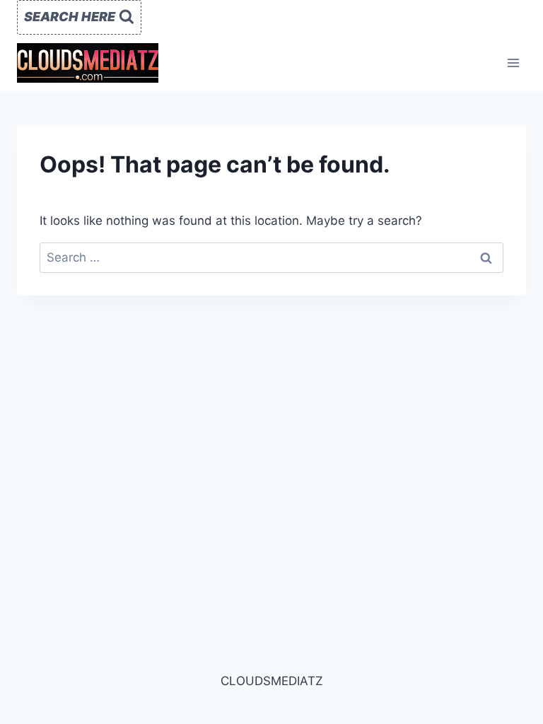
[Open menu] (513, 63)
